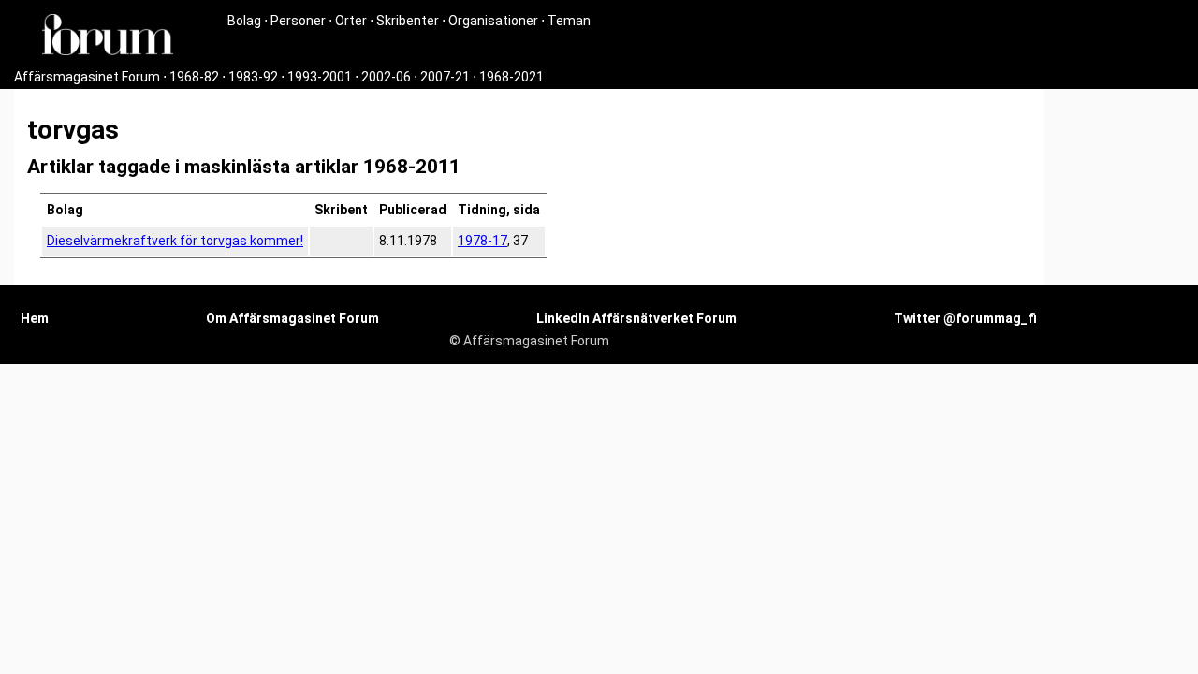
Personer (298, 20)
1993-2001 (319, 76)
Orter (351, 20)
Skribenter (407, 20)
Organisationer (493, 20)
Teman (569, 20)
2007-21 (445, 76)
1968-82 (194, 76)
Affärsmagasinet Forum (87, 76)
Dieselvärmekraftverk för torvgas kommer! (175, 240)
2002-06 (386, 76)
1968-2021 (511, 76)
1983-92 (253, 76)
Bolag (244, 20)
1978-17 (482, 240)
